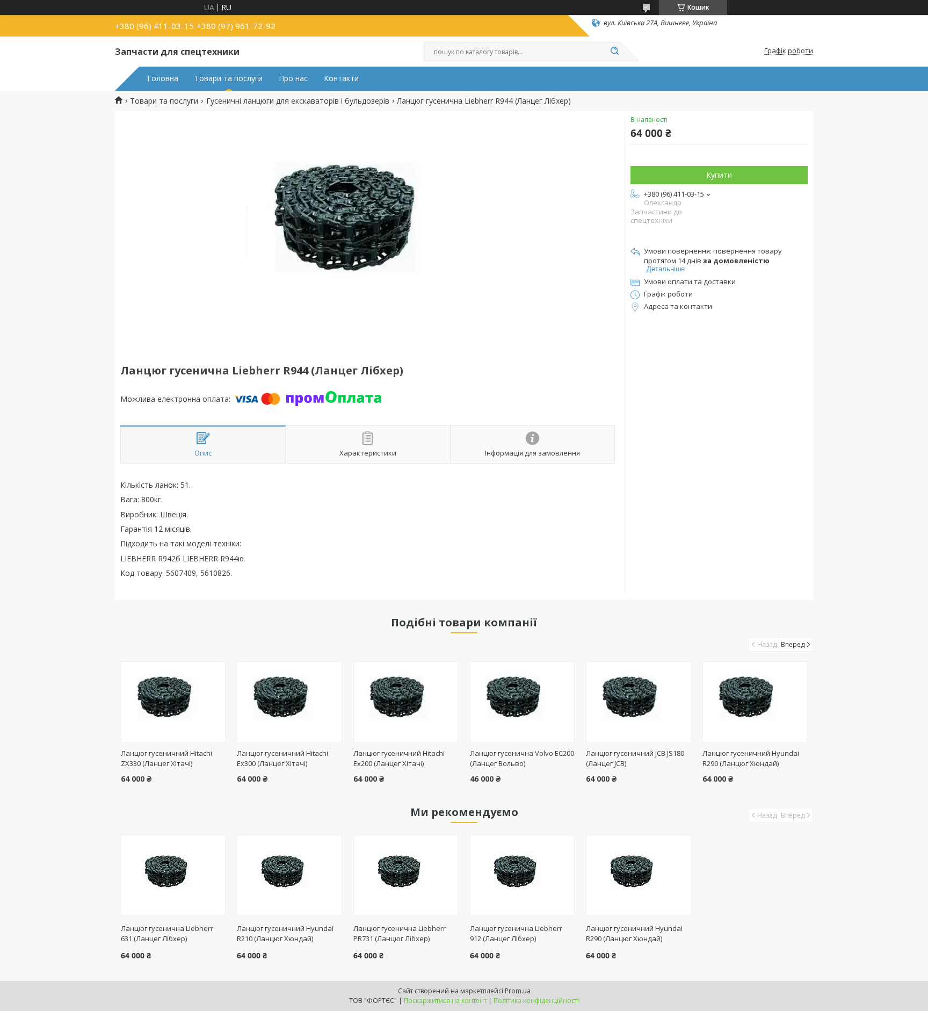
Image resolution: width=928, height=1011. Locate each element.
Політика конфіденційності (536, 1000)
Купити (719, 175)
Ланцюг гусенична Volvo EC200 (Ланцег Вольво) (522, 758)
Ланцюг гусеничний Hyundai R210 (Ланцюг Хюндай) (285, 933)
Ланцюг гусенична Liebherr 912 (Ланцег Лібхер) (516, 933)
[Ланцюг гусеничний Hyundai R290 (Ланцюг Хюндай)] (754, 702)
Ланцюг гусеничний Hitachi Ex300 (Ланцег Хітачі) (282, 758)
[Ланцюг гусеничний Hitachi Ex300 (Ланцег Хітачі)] (289, 702)
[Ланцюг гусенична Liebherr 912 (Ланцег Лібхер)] (522, 875)
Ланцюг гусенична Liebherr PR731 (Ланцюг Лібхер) (399, 933)
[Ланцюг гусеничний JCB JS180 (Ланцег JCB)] (638, 702)
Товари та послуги (228, 78)
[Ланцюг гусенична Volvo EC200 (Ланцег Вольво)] (522, 702)
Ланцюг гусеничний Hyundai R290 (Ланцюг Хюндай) (750, 758)
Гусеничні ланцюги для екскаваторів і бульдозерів (297, 101)
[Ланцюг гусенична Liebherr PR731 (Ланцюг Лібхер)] (405, 875)
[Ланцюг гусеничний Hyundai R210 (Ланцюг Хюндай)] (289, 875)
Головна (162, 78)
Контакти (341, 78)
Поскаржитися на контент (445, 1000)
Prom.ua (518, 990)
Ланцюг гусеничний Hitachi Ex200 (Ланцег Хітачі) (399, 758)
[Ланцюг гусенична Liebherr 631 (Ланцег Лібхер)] (173, 875)
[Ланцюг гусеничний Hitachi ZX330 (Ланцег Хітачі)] (173, 702)
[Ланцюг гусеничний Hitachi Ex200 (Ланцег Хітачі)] (405, 702)
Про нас (293, 78)
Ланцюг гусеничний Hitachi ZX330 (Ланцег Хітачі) (166, 758)
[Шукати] (614, 51)
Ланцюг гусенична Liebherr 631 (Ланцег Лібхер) (167, 933)
